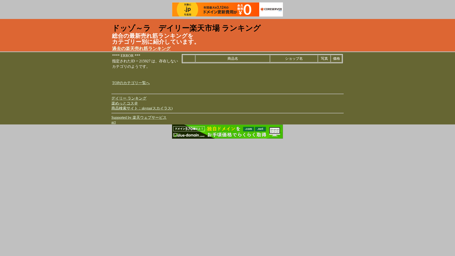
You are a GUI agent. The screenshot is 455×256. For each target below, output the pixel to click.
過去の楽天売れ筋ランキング (141, 48)
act (113, 122)
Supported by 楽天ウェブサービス (139, 117)
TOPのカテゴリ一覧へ (131, 83)
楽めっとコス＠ (124, 103)
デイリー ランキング (128, 98)
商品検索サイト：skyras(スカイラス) (142, 108)
